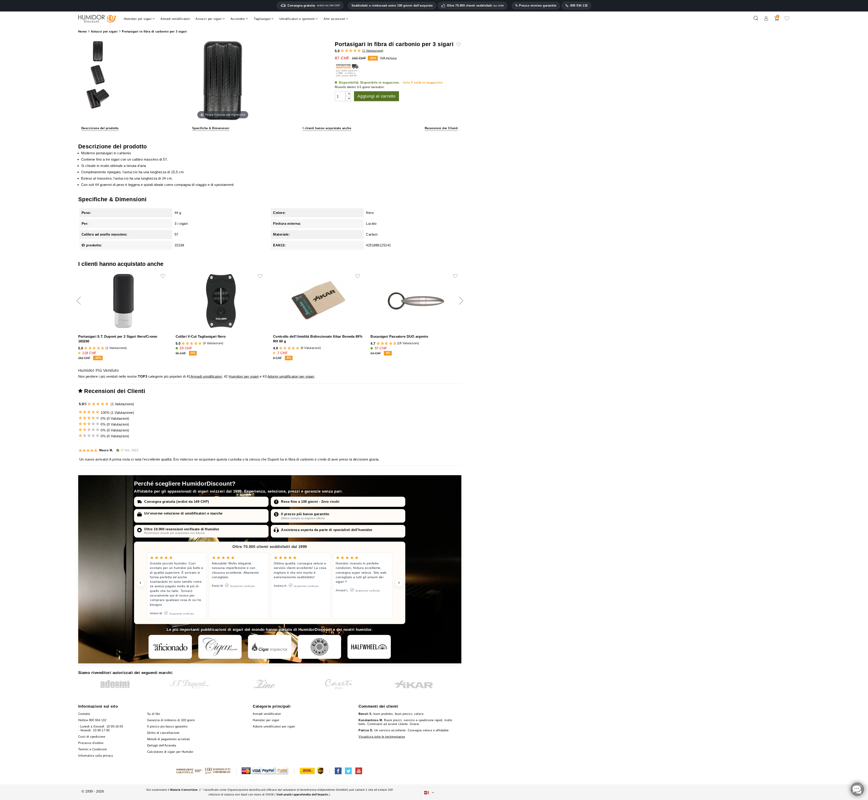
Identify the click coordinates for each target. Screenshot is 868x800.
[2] (346, 51)
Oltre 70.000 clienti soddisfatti (475, 5)
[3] (350, 51)
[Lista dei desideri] (787, 20)
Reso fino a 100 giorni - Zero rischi (310, 501)
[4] (355, 51)
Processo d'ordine (91, 743)
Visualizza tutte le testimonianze (382, 736)
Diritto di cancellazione (163, 733)
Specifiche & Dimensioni (210, 128)
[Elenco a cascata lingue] (429, 792)
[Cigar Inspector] (269, 647)
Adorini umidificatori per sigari (290, 376)
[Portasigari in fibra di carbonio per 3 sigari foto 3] (98, 51)
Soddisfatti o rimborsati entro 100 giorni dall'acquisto (392, 5)
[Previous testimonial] (140, 582)
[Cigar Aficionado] (170, 647)
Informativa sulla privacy (95, 755)
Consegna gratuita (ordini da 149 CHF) (176, 501)
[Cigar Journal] (220, 647)
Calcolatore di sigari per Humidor (170, 751)
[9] (392, 343)
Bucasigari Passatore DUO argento (399, 336)
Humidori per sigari (244, 376)
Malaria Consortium (184, 789)
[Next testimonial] (399, 582)
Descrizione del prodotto (100, 128)
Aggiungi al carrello (376, 96)
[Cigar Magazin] (319, 647)
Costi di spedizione (91, 736)
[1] (342, 51)
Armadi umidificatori (206, 376)
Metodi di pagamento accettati (168, 739)
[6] (386, 343)
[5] (359, 51)
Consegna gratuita (314, 5)
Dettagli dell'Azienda (161, 745)
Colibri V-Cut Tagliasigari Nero (201, 336)
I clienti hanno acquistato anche (327, 128)
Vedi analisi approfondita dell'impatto (302, 794)
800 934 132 (579, 5)
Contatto (84, 714)
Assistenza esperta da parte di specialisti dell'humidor (327, 530)
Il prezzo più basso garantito (305, 514)
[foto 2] (98, 99)
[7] (388, 343)
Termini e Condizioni (92, 749)
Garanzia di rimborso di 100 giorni (171, 720)
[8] (391, 343)
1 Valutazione (372, 50)
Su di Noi (153, 714)
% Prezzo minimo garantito (536, 5)
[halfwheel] (369, 647)
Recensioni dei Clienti (441, 128)
